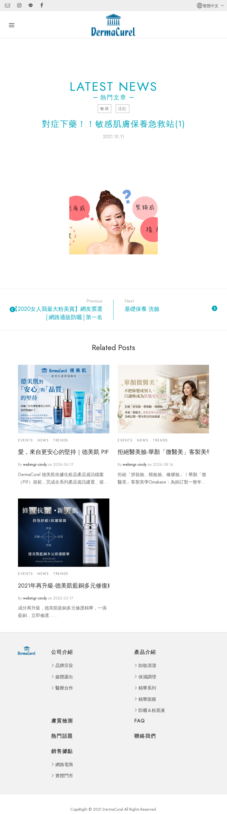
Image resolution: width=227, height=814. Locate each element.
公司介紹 (62, 652)
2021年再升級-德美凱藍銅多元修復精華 (63, 585)
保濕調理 (147, 677)
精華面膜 (147, 699)
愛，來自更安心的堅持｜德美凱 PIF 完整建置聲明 (63, 452)
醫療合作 (64, 688)
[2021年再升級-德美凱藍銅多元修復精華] (63, 532)
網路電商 (64, 764)
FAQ (139, 720)
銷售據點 (62, 751)
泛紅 (122, 108)
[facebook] (41, 6)
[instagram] (19, 6)
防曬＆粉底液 (151, 710)
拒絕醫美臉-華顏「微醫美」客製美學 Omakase (163, 452)
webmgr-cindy (35, 464)
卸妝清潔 (147, 665)
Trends (60, 440)
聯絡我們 (145, 736)
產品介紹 (145, 652)
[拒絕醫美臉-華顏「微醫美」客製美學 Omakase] (163, 399)
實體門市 (64, 775)
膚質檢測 (62, 720)
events (25, 440)
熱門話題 (62, 736)
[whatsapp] (30, 6)
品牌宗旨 (64, 665)
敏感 (104, 108)
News (43, 440)
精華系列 (147, 688)
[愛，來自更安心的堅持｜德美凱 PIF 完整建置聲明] (63, 399)
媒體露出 (64, 677)
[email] (7, 6)
